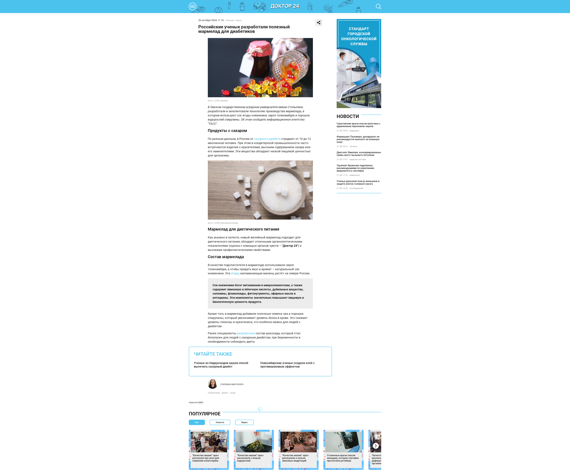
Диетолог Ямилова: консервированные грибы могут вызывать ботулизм (359, 153)
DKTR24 (285, 6)
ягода (235, 273)
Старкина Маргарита (231, 384)
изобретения (214, 393)
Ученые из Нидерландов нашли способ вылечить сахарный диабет (221, 364)
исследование (356, 188)
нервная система (358, 159)
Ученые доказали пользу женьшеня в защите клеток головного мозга (358, 182)
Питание (230, 20)
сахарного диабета (267, 139)
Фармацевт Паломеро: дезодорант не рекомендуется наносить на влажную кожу (358, 139)
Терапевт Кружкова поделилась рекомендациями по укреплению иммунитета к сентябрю (355, 168)
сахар (233, 393)
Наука (238, 20)
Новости (348, 116)
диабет (225, 393)
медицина (354, 130)
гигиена (353, 146)
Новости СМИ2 (196, 402)
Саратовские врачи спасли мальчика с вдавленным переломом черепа (358, 125)
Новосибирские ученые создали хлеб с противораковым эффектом (287, 364)
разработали (246, 333)
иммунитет (355, 175)
